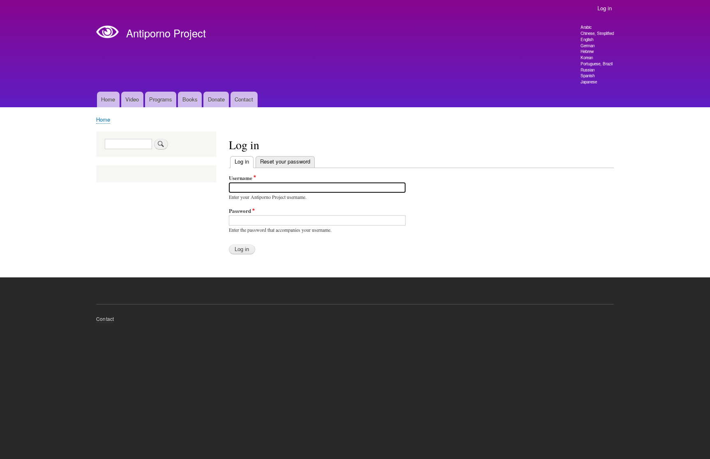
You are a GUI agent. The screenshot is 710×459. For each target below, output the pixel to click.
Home (108, 99)
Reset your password (285, 161)
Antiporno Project (166, 32)
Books (190, 99)
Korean (587, 57)
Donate (216, 99)
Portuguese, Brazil (597, 64)
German (588, 45)
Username (240, 178)
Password (240, 211)
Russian (588, 70)
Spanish (588, 75)
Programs (160, 99)
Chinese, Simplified (597, 33)
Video (132, 99)
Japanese (589, 82)
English (587, 39)
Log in (604, 8)
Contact (244, 99)
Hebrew (587, 51)
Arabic (586, 27)
